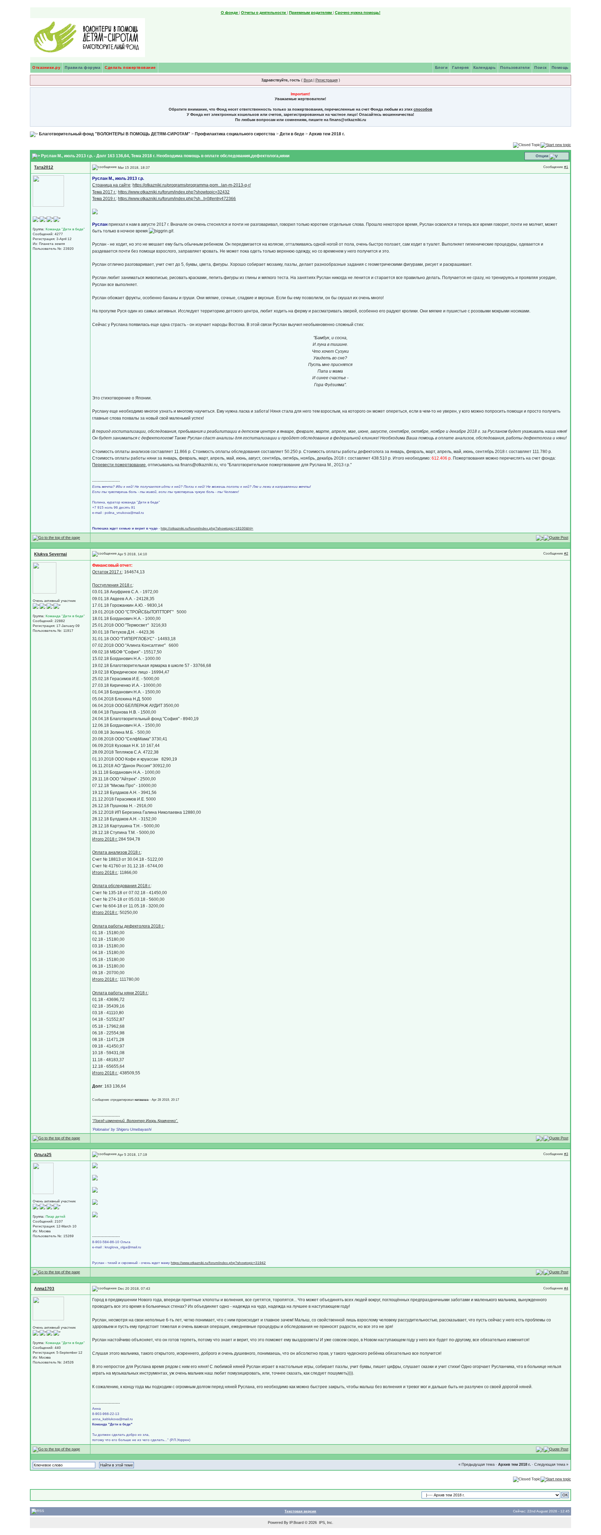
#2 (566, 553)
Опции (542, 156)
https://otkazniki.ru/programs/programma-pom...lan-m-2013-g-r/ (192, 185)
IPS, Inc (325, 1522)
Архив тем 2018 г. (327, 134)
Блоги (441, 67)
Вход (308, 80)
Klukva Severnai (50, 554)
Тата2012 (43, 167)
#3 (566, 1154)
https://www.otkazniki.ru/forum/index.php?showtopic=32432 (174, 192)
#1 (566, 167)
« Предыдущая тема (476, 1464)
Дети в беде (292, 134)
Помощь (560, 67)
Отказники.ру (46, 67)
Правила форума (82, 67)
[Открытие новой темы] (555, 144)
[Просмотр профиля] (48, 191)
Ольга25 (42, 1154)
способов (423, 109)
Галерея (460, 67)
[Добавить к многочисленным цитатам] (540, 537)
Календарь (484, 67)
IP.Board (296, 1522)
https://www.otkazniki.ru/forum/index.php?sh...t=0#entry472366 (177, 198)
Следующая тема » (551, 1464)
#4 (566, 1288)
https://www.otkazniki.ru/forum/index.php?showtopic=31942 (218, 1263)
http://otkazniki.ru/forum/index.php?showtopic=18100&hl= (207, 528)
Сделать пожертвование (130, 67)
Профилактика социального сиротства (235, 134)
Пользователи (515, 67)
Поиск (540, 67)
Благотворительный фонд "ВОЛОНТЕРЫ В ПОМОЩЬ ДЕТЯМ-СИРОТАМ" (114, 134)
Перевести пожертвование (119, 464)
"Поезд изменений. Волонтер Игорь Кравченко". (135, 1121)
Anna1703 (44, 1288)
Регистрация (326, 80)
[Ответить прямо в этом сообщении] (556, 537)
